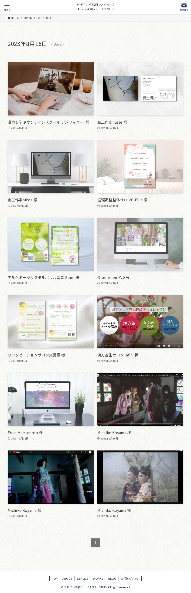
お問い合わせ (130, 578)
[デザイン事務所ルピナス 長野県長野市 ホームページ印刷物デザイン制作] (95, 7)
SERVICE (82, 578)
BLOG (112, 578)
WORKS (98, 578)
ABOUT (67, 578)
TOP (55, 578)
